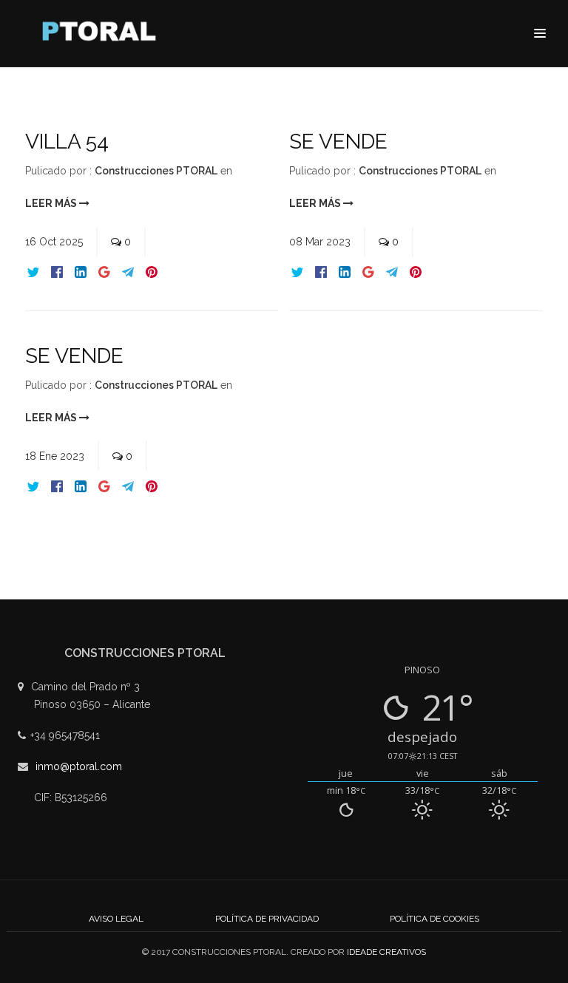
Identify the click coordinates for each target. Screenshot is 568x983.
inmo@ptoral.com (79, 766)
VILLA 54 (67, 141)
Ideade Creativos (386, 952)
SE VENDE (338, 141)
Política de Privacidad (267, 919)
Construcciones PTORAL (156, 171)
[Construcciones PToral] (103, 35)
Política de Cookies (434, 919)
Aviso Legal (116, 919)
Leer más (52, 203)
